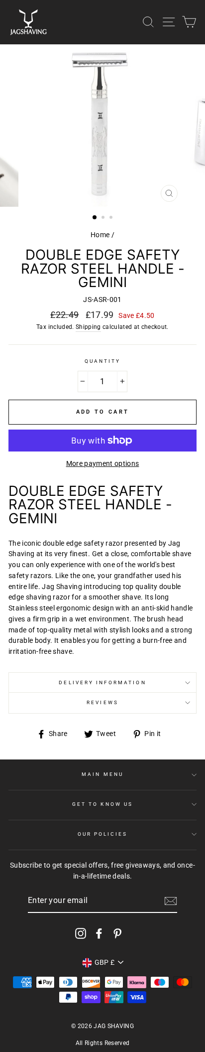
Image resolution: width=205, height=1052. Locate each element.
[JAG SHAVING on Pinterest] (117, 933)
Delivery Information (102, 682)
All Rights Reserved (102, 1043)
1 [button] (95, 217)
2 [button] (104, 218)
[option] (102, 125)
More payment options (102, 463)
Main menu (102, 774)
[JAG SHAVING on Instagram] (80, 933)
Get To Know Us (102, 804)
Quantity (102, 361)
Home (100, 235)
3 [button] (111, 218)
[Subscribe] (170, 901)
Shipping (88, 326)
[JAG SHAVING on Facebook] (99, 933)
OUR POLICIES (103, 834)
